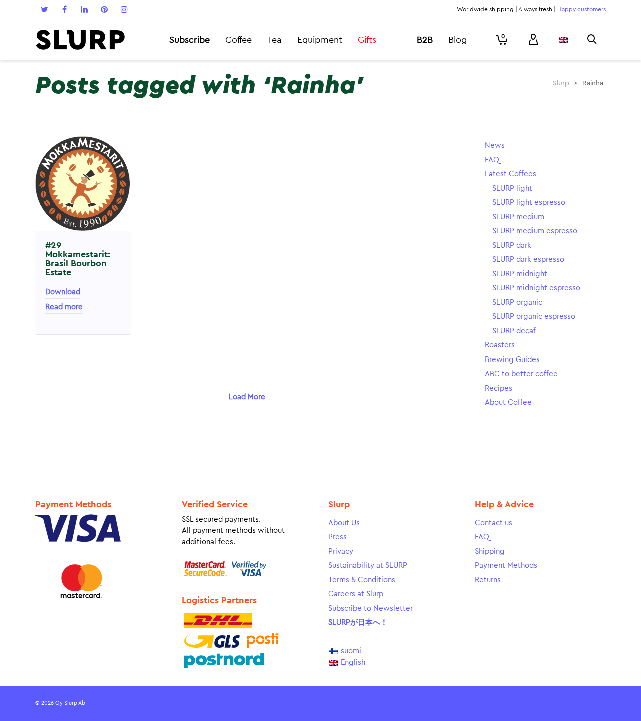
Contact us (493, 523)
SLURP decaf (514, 331)
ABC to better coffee (521, 374)
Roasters (500, 345)
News (495, 145)
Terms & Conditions (361, 580)
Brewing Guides (512, 360)
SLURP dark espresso (528, 259)
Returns (488, 580)
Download (62, 292)
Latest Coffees (510, 174)
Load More (247, 397)
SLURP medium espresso (534, 231)
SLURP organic (517, 302)
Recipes (498, 388)
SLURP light (512, 188)
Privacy (340, 551)
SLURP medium (518, 217)
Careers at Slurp (355, 594)
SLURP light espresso (528, 202)
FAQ (492, 160)
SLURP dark (511, 245)
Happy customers (581, 9)
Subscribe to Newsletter (370, 608)
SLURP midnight (519, 274)
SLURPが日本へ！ (358, 622)
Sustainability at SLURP (367, 565)
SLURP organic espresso (533, 316)
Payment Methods (506, 565)
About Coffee (508, 402)
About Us (344, 523)
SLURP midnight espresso (536, 288)
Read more (64, 307)
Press (337, 537)
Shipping (490, 551)
